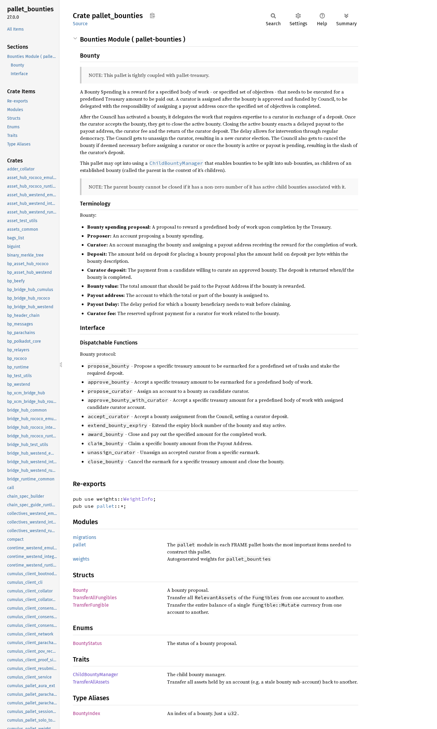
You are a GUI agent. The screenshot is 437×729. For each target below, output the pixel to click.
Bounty (80, 590)
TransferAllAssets (91, 682)
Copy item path (152, 15)
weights (81, 559)
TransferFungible (91, 605)
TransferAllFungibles (95, 597)
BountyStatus (87, 643)
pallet (105, 506)
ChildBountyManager (95, 674)
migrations (84, 537)
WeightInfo (138, 499)
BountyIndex (86, 713)
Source (80, 23)
